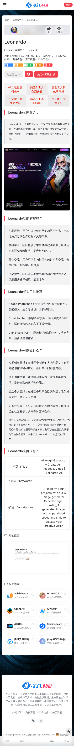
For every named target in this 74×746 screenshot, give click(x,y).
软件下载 (43, 59)
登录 (68, 4)
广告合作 (44, 712)
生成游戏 (60, 55)
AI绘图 (29, 55)
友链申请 (17, 712)
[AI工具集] (37, 4)
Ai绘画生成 (32, 20)
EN (37, 55)
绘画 (6, 59)
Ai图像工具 (18, 20)
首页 (7, 20)
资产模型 (30, 59)
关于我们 (57, 712)
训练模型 (17, 59)
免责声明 (30, 712)
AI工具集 (28, 734)
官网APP (47, 55)
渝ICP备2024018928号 (44, 734)
